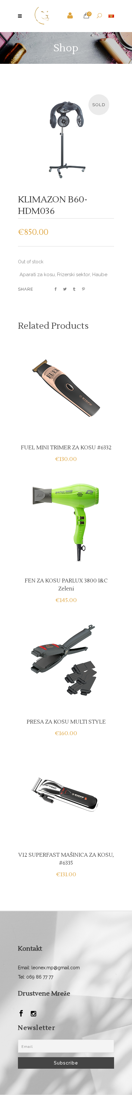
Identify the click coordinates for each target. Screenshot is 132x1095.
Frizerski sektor (73, 274)
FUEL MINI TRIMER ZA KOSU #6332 (66, 447)
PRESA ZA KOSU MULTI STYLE (66, 722)
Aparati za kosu (37, 274)
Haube (99, 274)
